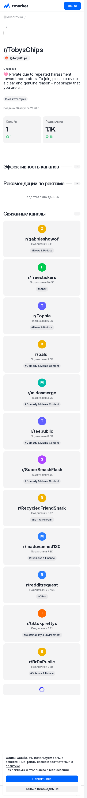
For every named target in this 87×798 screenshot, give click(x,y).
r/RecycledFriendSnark (42, 508)
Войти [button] (72, 6)
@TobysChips (18, 58)
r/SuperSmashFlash (42, 469)
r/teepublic (42, 431)
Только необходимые (42, 789)
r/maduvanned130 (42, 546)
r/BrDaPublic (42, 661)
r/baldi (42, 354)
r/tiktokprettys (42, 623)
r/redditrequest (42, 585)
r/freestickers (42, 277)
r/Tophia (42, 315)
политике (13, 766)
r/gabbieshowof (42, 239)
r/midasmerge (42, 392)
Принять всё (42, 779)
